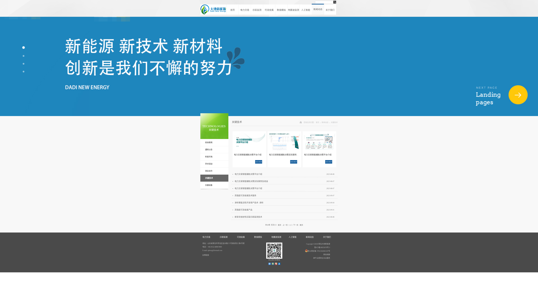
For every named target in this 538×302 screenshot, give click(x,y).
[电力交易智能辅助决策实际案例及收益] (284, 134)
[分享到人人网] (279, 264)
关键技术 (334, 122)
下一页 (295, 225)
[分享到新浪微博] (276, 264)
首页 (232, 10)
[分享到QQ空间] (273, 264)
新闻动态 (325, 122)
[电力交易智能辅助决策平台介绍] (249, 134)
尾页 (301, 225)
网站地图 (326, 255)
